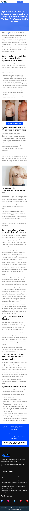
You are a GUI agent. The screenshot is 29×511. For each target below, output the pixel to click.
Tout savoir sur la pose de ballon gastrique (12, 480)
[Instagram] (8, 501)
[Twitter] (14, 501)
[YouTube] (27, 501)
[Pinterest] (21, 501)
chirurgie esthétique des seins (9, 34)
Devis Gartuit (20, 1)
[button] (14, 123)
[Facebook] (2, 501)
